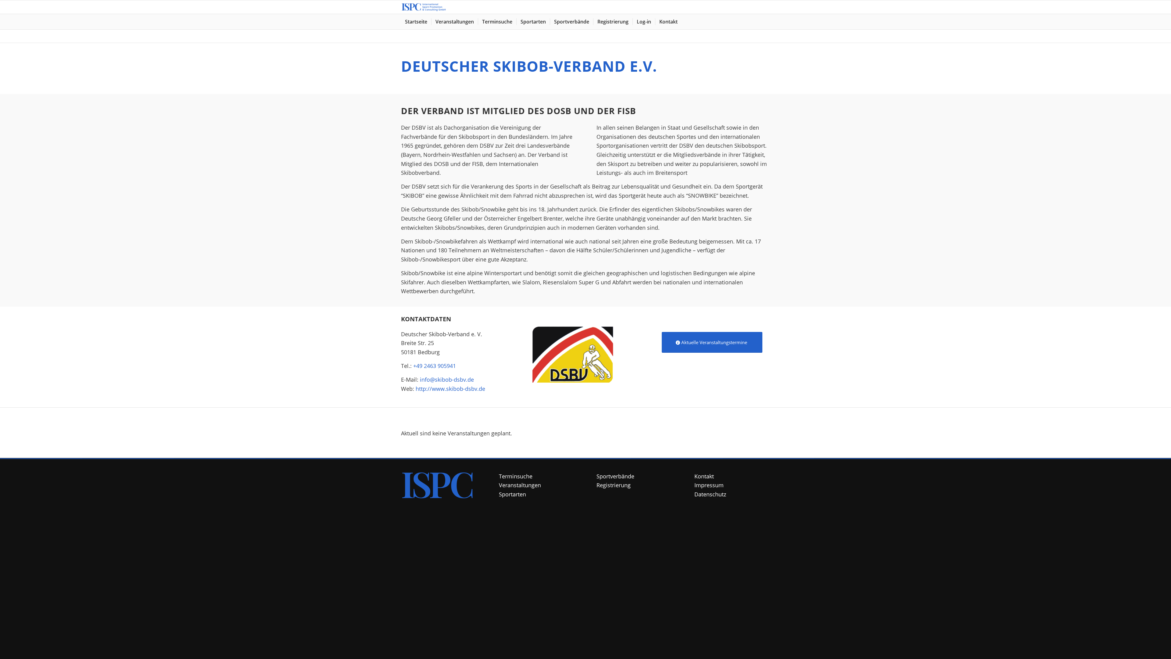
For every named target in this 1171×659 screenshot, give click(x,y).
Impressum (709, 485)
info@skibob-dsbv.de (447, 379)
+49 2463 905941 (434, 365)
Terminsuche (515, 476)
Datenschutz (710, 494)
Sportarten (512, 494)
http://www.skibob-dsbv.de (450, 388)
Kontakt (704, 476)
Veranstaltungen (520, 485)
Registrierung (613, 485)
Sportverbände (615, 476)
